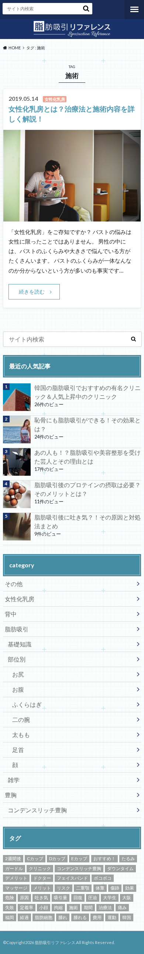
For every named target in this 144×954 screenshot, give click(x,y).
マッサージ (16, 888)
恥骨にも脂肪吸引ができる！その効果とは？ (87, 424)
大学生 (109, 897)
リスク (63, 888)
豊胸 (11, 794)
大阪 (126, 897)
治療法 (105, 907)
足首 (18, 749)
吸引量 (60, 897)
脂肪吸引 (16, 628)
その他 (14, 583)
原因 (24, 897)
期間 (88, 907)
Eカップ (79, 858)
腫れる (80, 917)
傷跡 (114, 888)
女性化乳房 (19, 598)
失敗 (9, 907)
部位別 (16, 659)
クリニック (40, 868)
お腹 (18, 689)
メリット (42, 888)
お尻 (18, 674)
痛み (122, 907)
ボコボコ (103, 878)
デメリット (16, 878)
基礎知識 (19, 644)
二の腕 (21, 719)
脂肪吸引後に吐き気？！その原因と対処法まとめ (87, 521)
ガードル (14, 868)
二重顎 (82, 888)
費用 (97, 917)
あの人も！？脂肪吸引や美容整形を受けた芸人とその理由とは (87, 457)
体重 (100, 888)
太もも (21, 734)
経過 (24, 917)
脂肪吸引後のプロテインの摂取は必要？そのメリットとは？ (87, 489)
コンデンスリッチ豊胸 (37, 809)
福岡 (9, 917)
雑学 (14, 779)
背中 (11, 613)
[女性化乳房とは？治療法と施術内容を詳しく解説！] (72, 216)
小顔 (43, 907)
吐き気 (41, 897)
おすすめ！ (104, 858)
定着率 (26, 907)
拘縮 (58, 907)
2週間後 (13, 858)
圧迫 (92, 897)
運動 (111, 917)
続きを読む (32, 291)
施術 (73, 907)
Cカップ (35, 858)
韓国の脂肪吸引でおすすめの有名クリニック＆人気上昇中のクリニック (87, 392)
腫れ (62, 917)
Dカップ (57, 858)
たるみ (128, 858)
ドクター (42, 878)
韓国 (126, 917)
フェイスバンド (72, 878)
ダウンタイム (120, 868)
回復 (77, 897)
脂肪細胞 (43, 917)
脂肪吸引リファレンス (55, 942)
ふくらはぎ (27, 704)
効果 (129, 888)
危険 (9, 897)
